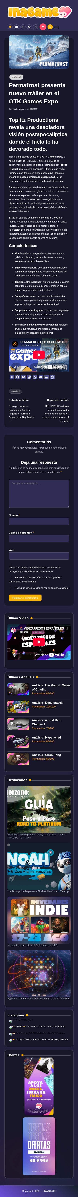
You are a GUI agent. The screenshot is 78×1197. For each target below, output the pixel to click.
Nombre (14, 515)
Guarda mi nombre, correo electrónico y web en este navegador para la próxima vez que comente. (34, 569)
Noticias (16, 77)
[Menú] (57, 27)
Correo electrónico (21, 532)
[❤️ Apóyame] (43, 26)
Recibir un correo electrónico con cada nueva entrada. (41, 588)
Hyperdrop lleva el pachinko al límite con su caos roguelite (38, 998)
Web (11, 550)
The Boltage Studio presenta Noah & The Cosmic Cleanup (38, 891)
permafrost (15, 391)
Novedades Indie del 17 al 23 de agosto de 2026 (32, 945)
